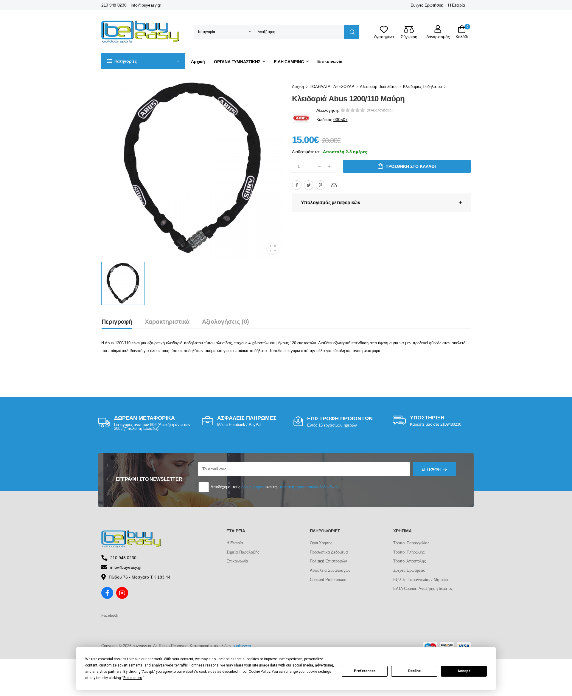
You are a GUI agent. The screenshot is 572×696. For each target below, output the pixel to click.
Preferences (365, 671)
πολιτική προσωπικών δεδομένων (309, 487)
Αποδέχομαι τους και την (274, 487)
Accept (464, 671)
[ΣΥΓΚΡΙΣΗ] (334, 185)
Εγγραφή (431, 469)
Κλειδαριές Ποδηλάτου (422, 86)
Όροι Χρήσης (321, 543)
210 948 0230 (113, 5)
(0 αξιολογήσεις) (380, 110)
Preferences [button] (132, 678)
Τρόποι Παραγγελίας (411, 543)
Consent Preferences (328, 579)
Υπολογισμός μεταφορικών (330, 202)
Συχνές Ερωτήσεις (427, 5)
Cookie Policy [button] (259, 671)
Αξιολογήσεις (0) (225, 321)
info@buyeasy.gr (146, 5)
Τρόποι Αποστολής (409, 561)
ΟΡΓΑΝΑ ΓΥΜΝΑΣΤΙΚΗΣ (237, 61)
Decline (414, 671)
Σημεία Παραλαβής (242, 552)
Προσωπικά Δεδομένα (329, 552)
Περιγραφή (117, 321)
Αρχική (198, 61)
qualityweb (242, 646)
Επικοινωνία (330, 61)
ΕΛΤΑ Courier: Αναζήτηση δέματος (423, 588)
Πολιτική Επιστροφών (328, 561)
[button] (143, 61)
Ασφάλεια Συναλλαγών (330, 570)
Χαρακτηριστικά (167, 321)
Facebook (109, 615)
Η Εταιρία (456, 5)
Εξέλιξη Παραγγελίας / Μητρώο (420, 579)
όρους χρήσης (253, 487)
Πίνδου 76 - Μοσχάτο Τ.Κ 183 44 (139, 577)
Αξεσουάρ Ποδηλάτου (378, 86)
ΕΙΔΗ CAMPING (289, 61)
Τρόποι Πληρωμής (409, 552)
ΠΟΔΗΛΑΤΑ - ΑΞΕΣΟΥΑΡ (332, 86)
